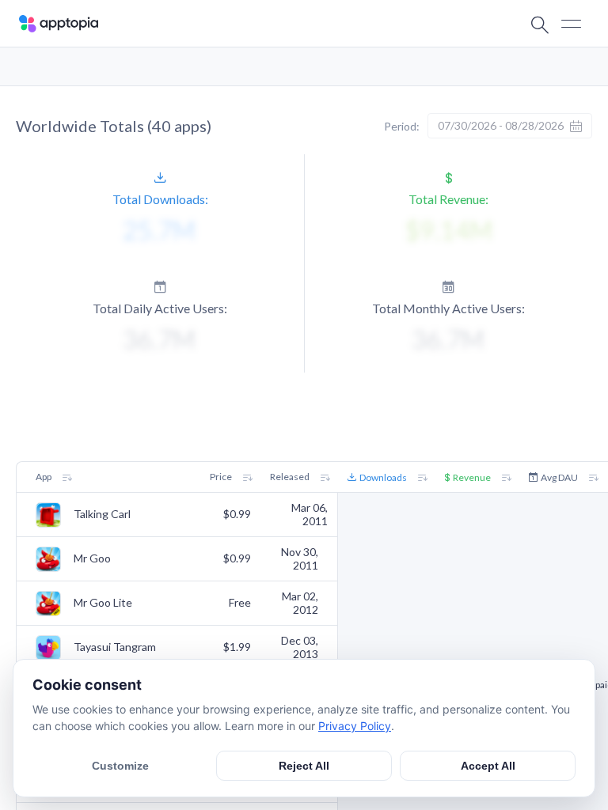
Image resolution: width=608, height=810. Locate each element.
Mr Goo (92, 558)
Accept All (488, 765)
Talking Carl (102, 514)
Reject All (304, 765)
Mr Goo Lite (103, 602)
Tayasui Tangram (115, 647)
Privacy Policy (354, 725)
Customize (120, 765)
